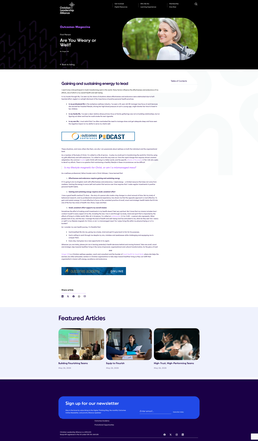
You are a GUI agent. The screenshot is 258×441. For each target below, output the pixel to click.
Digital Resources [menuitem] (121, 7)
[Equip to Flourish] (129, 344)
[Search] (196, 4)
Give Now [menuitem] (172, 7)
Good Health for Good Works (133, 254)
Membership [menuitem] (174, 4)
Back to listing (68, 64)
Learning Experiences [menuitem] (148, 7)
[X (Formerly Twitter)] (171, 435)
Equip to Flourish (115, 363)
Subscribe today (178, 412)
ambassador (116, 216)
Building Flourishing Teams (73, 363)
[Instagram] (177, 435)
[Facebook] (165, 435)
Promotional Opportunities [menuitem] (104, 425)
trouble (82, 160)
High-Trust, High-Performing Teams (174, 363)
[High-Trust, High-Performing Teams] (177, 344)
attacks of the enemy (134, 160)
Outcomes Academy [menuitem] (102, 421)
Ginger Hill (65, 254)
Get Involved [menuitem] (119, 4)
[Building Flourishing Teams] (81, 344)
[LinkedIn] (183, 435)
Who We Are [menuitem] (144, 4)
